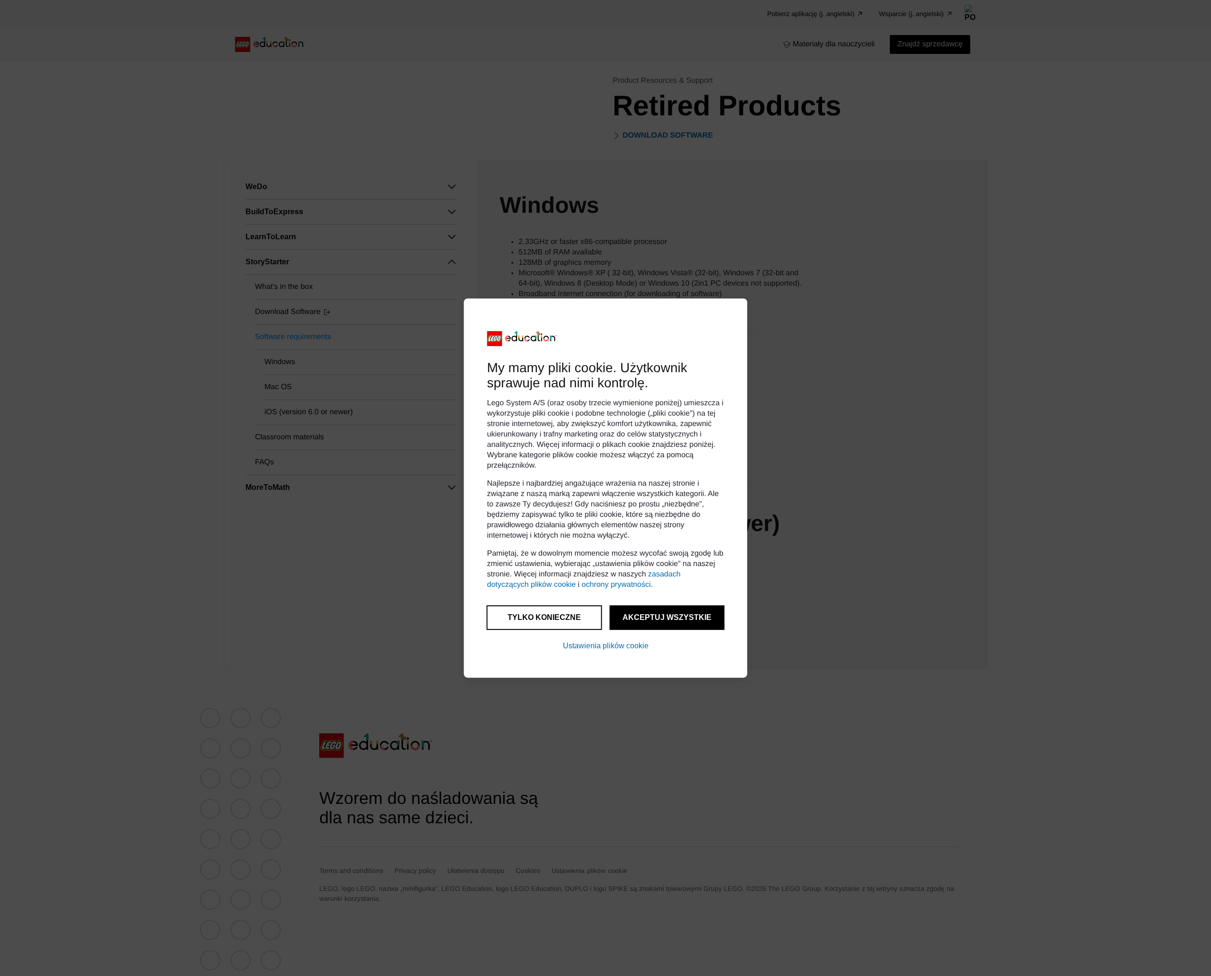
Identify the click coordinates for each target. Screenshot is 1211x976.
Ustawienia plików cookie (606, 646)
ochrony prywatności (616, 585)
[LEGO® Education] (522, 338)
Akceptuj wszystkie (667, 617)
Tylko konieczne (544, 617)
